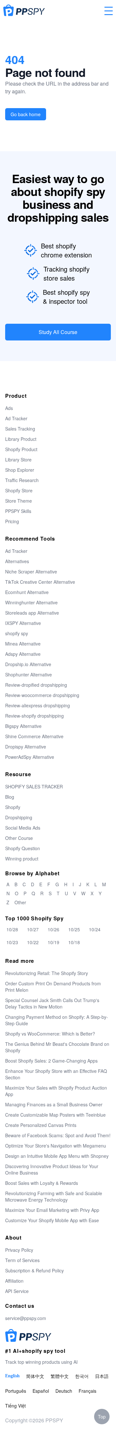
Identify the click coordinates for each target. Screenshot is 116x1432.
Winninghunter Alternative (31, 602)
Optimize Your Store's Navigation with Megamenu (55, 1145)
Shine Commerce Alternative (34, 736)
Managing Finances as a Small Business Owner (53, 1104)
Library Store (18, 459)
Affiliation (14, 1281)
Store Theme (18, 500)
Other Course (19, 838)
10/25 (74, 929)
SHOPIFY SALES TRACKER (34, 786)
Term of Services (22, 1260)
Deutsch (63, 1391)
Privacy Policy (19, 1250)
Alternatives (17, 561)
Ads (9, 408)
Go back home (26, 114)
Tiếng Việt (15, 1405)
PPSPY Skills (18, 511)
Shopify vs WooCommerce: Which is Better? (50, 1033)
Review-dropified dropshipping (36, 685)
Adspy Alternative (23, 654)
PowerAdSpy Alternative (29, 757)
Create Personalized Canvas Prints (40, 1125)
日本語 (102, 1376)
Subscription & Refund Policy (34, 1270)
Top (102, 1416)
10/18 (74, 942)
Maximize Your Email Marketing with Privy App (52, 1210)
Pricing (12, 521)
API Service (17, 1291)
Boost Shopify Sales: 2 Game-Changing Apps (51, 1060)
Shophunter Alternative (28, 674)
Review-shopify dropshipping (34, 715)
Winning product (21, 858)
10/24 (95, 929)
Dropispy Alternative (25, 746)
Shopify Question (22, 848)
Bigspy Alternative (23, 726)
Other (20, 902)
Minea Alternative (23, 643)
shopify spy (16, 633)
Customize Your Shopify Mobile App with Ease (52, 1220)
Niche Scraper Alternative (31, 571)
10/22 (33, 942)
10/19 (53, 942)
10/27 (33, 929)
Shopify (12, 807)
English (12, 1375)
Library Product (20, 439)
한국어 (82, 1376)
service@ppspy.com (25, 1318)
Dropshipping (18, 817)
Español (41, 1391)
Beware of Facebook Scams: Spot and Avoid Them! (58, 1135)
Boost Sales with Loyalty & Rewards (41, 1183)
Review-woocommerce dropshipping (42, 695)
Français (87, 1391)
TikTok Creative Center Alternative (40, 582)
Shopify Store (19, 490)
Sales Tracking (20, 428)
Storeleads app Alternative (32, 612)
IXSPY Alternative (23, 623)
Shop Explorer (19, 470)
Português (15, 1391)
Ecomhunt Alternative (27, 592)
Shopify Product (21, 449)
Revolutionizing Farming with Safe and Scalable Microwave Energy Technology (53, 1196)
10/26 (53, 929)
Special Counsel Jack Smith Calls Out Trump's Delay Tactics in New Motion (52, 1003)
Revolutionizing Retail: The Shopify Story (46, 973)
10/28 (12, 929)
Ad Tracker (16, 418)
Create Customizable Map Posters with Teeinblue (55, 1114)
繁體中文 (60, 1376)
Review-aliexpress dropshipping (37, 705)
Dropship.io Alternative (28, 664)
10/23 (12, 942)
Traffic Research (22, 480)
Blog (9, 797)
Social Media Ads (22, 827)
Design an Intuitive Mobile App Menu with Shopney (57, 1156)
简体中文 (35, 1376)
